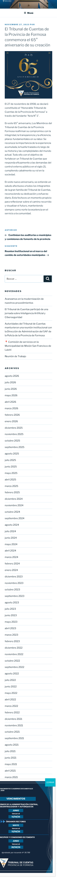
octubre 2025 (12, 440)
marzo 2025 (11, 486)
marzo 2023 (11, 634)
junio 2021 (10, 757)
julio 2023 (10, 608)
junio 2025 (11, 466)
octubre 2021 (12, 731)
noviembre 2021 (14, 725)
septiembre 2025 (14, 447)
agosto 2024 (12, 524)
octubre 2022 (12, 660)
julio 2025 (10, 460)
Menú (30, 13)
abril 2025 (10, 479)
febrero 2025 (12, 492)
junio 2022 (11, 686)
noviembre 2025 (14, 434)
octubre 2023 (12, 589)
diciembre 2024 (14, 498)
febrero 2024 (12, 563)
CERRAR (50, 782)
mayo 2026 (11, 395)
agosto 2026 (12, 376)
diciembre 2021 (13, 719)
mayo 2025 (11, 473)
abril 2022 (10, 699)
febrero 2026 (12, 414)
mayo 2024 (11, 544)
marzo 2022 (11, 706)
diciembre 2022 (13, 647)
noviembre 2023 (14, 583)
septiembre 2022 (14, 667)
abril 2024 (10, 550)
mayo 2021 (11, 764)
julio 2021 (10, 751)
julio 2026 (10, 382)
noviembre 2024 (14, 505)
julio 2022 (10, 680)
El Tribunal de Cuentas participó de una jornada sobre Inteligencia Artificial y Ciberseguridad (26, 313)
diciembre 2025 (14, 427)
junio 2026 (11, 388)
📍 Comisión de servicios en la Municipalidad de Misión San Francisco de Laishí (28, 346)
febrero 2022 (12, 712)
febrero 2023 (12, 641)
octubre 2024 (12, 511)
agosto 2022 (12, 673)
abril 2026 (10, 401)
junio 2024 (11, 537)
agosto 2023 (12, 602)
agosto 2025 (12, 453)
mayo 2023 (11, 621)
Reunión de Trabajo (15, 356)
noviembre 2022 (14, 654)
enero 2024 (11, 570)
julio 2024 (10, 531)
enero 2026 (11, 421)
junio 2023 (11, 615)
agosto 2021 (12, 744)
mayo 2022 (11, 693)
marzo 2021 (11, 777)
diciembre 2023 (14, 576)
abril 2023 (10, 628)
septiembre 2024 (14, 518)
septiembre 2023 (14, 596)
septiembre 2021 (14, 738)
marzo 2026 (11, 408)
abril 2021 (10, 770)
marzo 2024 (11, 557)
